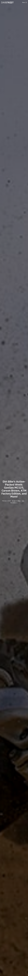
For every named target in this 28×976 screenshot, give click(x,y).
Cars (23, 501)
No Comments (14, 502)
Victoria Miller (17, 501)
